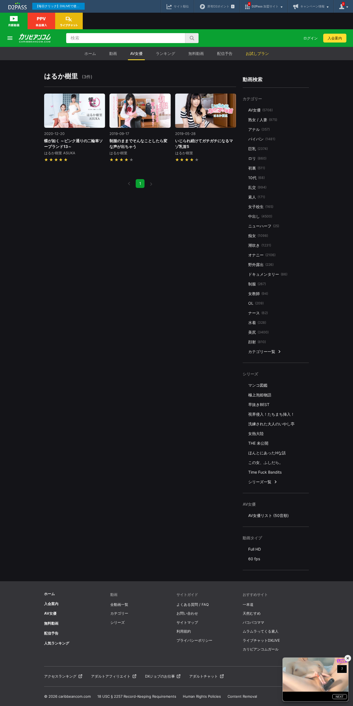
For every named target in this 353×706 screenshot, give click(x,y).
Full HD (254, 549)
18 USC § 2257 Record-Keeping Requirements (136, 696)
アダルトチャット (203, 676)
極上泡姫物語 (259, 394)
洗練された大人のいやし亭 (271, 423)
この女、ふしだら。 (265, 462)
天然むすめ (252, 613)
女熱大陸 (256, 433)
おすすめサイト (255, 594)
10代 (256, 177)
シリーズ (117, 622)
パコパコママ (253, 622)
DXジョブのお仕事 (160, 676)
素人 (256, 197)
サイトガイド (187, 594)
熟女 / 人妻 (262, 119)
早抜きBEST (258, 404)
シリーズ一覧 (259, 481)
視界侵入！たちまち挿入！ (271, 414)
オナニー (262, 255)
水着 (257, 322)
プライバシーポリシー (194, 640)
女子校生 (260, 206)
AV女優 (136, 53)
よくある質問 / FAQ (192, 604)
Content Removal (242, 696)
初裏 (256, 168)
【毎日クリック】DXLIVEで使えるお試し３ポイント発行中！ (60, 6)
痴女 (258, 235)
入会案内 (335, 38)
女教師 (258, 293)
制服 (257, 284)
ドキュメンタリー (267, 274)
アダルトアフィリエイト (110, 676)
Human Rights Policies (202, 696)
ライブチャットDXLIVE (261, 640)
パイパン (261, 139)
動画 (113, 53)
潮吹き (259, 245)
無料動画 (196, 53)
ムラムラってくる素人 (261, 631)
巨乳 (258, 148)
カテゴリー (119, 613)
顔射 (257, 341)
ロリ (257, 158)
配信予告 (224, 53)
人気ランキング (56, 643)
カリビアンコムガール (261, 649)
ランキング (165, 53)
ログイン (310, 38)
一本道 (248, 604)
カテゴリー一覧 (261, 351)
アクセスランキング (60, 676)
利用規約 (183, 631)
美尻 (258, 332)
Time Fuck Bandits (265, 472)
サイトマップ (187, 622)
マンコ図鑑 (258, 385)
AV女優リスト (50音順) (268, 515)
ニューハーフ (263, 226)
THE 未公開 (258, 443)
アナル (259, 129)
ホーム (90, 53)
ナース (258, 312)
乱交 (257, 187)
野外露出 (261, 264)
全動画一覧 (119, 604)
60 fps (254, 558)
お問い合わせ (187, 613)
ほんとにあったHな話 (267, 452)
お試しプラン (257, 53)
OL (256, 303)
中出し (260, 216)
